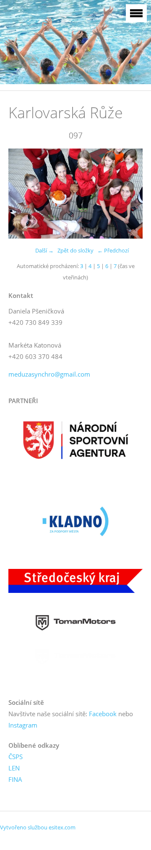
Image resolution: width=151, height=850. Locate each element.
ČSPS (15, 756)
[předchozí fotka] (22, 194)
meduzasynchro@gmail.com (49, 374)
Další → (44, 250)
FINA (15, 779)
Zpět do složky (75, 250)
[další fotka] (129, 194)
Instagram (22, 725)
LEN (14, 768)
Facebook (103, 713)
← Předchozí (113, 250)
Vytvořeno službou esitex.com (38, 827)
